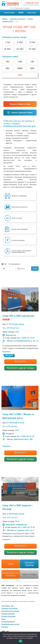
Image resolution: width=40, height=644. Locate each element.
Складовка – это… (8, 606)
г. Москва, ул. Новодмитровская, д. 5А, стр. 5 (20, 342)
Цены (3, 619)
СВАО (20, 75)
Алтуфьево (10, 434)
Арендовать (20, 361)
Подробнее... (7, 352)
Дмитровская (11, 335)
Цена (10, 564)
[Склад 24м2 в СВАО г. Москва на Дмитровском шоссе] (20, 398)
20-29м (20, 48)
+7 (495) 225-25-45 (32, 3)
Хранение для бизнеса (9, 608)
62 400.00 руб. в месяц (15, 423)
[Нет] (38, 638)
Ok (20, 641)
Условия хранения (8, 613)
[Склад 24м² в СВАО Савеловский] (20, 299)
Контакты (4, 627)
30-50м (32, 48)
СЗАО (20, 61)
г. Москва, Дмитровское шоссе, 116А (19, 439)
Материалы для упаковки (10, 574)
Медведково (10, 525)
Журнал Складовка (8, 616)
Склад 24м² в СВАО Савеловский (18, 315)
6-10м (20, 42)
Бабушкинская (21, 525)
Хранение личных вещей (10, 611)
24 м (17, 332)
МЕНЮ (21, 13)
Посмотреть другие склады (20, 368)
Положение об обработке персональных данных (18, 601)
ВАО (7, 68)
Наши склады (31, 13)
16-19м (7, 48)
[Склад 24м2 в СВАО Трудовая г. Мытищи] (20, 489)
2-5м (7, 42)
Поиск (35, 269)
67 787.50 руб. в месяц (15, 324)
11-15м (32, 42)
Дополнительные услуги (10, 624)
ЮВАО (20, 68)
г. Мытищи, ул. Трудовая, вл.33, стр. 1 (20, 530)
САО (32, 61)
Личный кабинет (9, 13)
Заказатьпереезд (29, 563)
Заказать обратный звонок (31, 5)
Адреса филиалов (8, 621)
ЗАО (7, 61)
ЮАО (32, 68)
